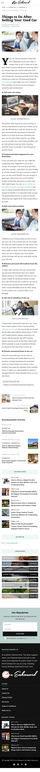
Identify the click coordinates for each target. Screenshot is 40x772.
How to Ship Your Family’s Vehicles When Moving (11, 447)
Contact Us (5, 693)
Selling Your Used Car (11, 381)
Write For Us (6, 710)
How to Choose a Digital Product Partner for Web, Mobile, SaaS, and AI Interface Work (24, 482)
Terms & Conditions (9, 706)
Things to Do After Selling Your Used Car (18, 385)
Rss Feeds (5, 702)
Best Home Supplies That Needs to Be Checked (14, 462)
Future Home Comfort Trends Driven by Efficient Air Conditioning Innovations (24, 515)
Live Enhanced (7, 82)
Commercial (6, 26)
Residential (16, 26)
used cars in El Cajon (9, 329)
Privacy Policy (31, 638)
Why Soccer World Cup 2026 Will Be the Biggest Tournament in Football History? (24, 494)
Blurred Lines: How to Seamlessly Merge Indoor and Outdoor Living (23, 504)
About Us (5, 689)
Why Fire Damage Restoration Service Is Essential (13, 432)
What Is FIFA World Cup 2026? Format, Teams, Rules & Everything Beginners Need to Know (24, 526)
